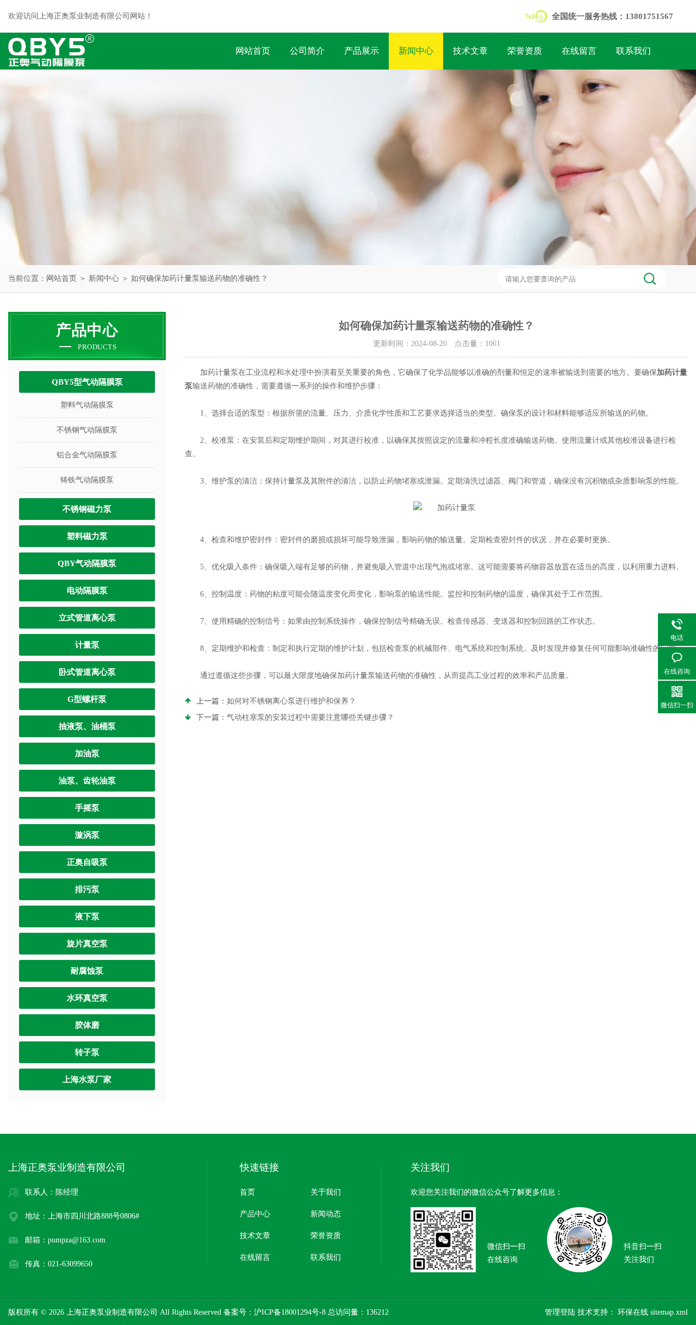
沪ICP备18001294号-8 (290, 1312)
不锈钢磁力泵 (87, 509)
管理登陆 (560, 1312)
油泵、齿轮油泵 (87, 780)
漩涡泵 (87, 835)
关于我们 (325, 1192)
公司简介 (307, 50)
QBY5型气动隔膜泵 (87, 382)
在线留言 (579, 50)
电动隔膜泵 (87, 590)
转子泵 (87, 1052)
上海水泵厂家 (87, 1079)
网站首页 (252, 50)
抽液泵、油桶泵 (87, 726)
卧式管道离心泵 (87, 672)
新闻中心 (416, 50)
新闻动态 (325, 1214)
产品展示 (361, 50)
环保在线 (632, 1312)
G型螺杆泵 (87, 699)
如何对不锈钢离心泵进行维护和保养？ (291, 701)
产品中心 (255, 1214)
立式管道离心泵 (87, 617)
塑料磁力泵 (87, 536)
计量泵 (87, 644)
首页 (247, 1192)
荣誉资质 (524, 50)
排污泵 (87, 889)
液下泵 (87, 916)
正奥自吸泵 (87, 862)
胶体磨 (87, 1025)
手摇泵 (87, 807)
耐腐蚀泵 (87, 970)
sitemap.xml (669, 1312)
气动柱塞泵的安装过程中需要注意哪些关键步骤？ (310, 717)
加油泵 (87, 753)
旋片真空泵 (87, 943)
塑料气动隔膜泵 (87, 405)
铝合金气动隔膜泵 (87, 455)
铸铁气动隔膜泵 (87, 480)
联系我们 (633, 50)
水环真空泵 (87, 998)
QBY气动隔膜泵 (87, 563)
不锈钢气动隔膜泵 (87, 430)
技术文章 (470, 50)
